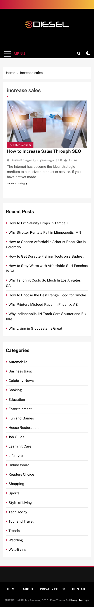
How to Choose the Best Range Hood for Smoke (47, 295)
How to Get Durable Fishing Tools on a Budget (46, 256)
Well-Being (17, 549)
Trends (14, 531)
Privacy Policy (53, 589)
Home (12, 589)
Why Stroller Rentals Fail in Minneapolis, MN (45, 232)
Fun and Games (21, 418)
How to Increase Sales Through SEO (44, 151)
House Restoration (23, 428)
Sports (14, 493)
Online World (20, 145)
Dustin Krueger (21, 160)
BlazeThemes (79, 600)
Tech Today (18, 512)
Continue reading (16, 183)
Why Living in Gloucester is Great (35, 328)
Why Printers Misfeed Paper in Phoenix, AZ (43, 304)
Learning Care (20, 446)
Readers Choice (21, 474)
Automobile (18, 362)
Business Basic (21, 371)
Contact (79, 589)
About (28, 589)
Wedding (16, 540)
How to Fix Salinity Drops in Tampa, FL (40, 223)
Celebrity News (21, 381)
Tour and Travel (21, 521)
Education (17, 399)
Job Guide (16, 437)
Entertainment (20, 409)
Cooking (15, 390)
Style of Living (20, 503)
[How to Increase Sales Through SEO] (47, 124)
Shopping (16, 484)
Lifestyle (16, 456)
